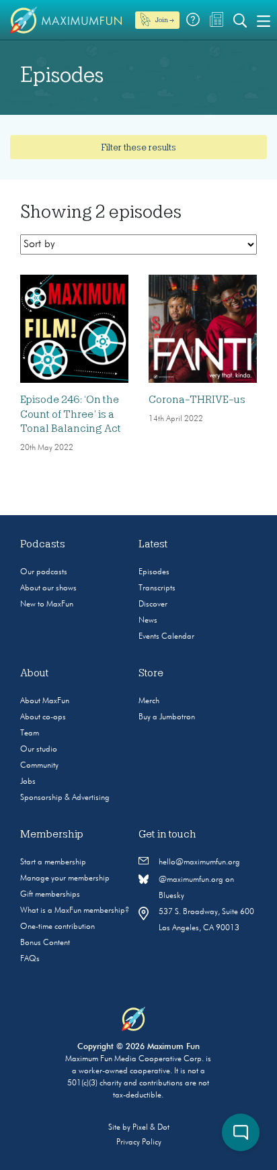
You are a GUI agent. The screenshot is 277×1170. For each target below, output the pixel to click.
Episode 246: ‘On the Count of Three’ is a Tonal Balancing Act (70, 414)
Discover (152, 604)
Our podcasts (43, 572)
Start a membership (53, 862)
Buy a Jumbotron (166, 717)
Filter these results (138, 147)
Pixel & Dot (150, 1128)
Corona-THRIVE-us (197, 400)
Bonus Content (45, 943)
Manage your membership (65, 878)
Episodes (153, 572)
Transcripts (156, 588)
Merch (148, 701)
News (147, 621)
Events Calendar (166, 637)
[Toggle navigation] (263, 20)
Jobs (28, 782)
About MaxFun (44, 701)
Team (29, 733)
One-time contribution (57, 927)
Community (39, 766)
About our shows (48, 588)
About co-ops (43, 717)
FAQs (30, 959)
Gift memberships (50, 895)
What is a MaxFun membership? (74, 911)
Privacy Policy (138, 1142)
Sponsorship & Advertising (65, 798)
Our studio (38, 750)
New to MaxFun (46, 604)
